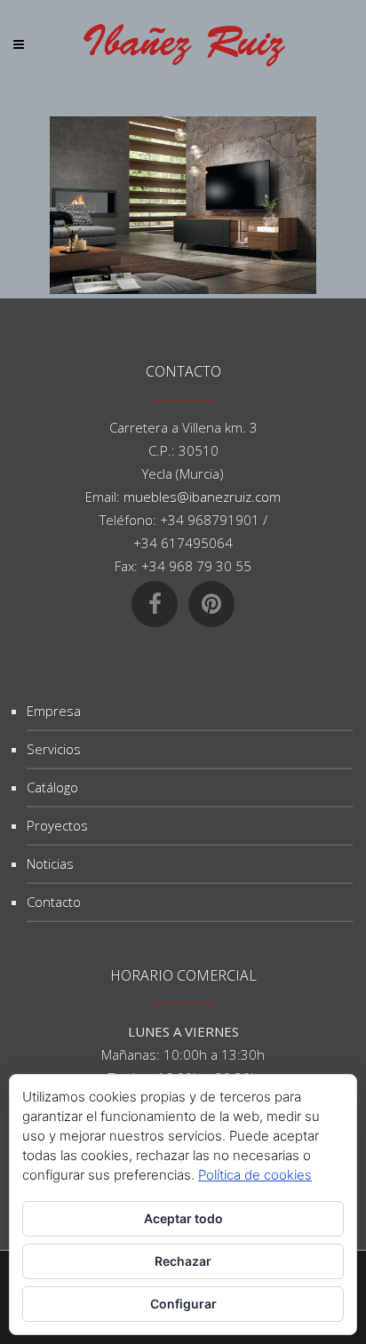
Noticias (50, 863)
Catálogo (52, 787)
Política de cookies (255, 1174)
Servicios (54, 749)
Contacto (54, 902)
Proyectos (57, 825)
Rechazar (183, 1260)
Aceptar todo (183, 1218)
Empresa (54, 711)
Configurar (183, 1303)
